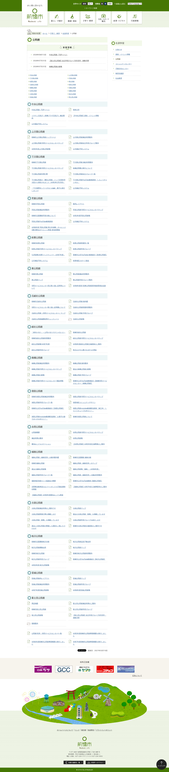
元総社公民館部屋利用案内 (82, 307)
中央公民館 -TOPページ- (58, 55)
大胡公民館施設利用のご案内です (44, 508)
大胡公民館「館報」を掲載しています (45, 520)
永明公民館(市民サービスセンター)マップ (88, 432)
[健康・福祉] (72, 17)
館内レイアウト (78, 204)
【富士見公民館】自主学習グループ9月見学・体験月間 (69, 61)
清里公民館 (72, 87)
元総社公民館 (34, 84)
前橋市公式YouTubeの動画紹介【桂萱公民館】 (90, 255)
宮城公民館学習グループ (82, 584)
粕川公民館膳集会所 (39, 547)
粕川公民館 (72, 94)
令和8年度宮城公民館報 (81, 590)
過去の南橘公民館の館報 (82, 369)
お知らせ (119, 49)
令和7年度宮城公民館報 (40, 590)
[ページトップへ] (161, 764)
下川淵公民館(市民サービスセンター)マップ (47, 168)
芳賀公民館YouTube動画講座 (42, 221)
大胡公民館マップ (79, 508)
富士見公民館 (73, 97)
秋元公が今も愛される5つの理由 (85, 350)
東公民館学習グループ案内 (82, 280)
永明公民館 (33, 91)
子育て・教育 (55, 33)
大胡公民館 (33, 94)
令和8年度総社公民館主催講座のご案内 (87, 344)
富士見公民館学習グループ (82, 609)
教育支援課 (120, 73)
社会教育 (119, 78)
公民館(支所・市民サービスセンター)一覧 (47, 633)
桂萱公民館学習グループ (82, 249)
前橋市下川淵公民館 (39, 162)
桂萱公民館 (33, 81)
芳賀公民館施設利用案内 (40, 210)
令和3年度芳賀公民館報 (81, 216)
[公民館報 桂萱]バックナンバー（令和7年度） (48, 255)
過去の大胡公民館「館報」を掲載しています (89, 514)
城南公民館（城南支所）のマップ (85, 463)
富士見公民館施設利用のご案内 (84, 603)
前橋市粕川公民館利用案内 (82, 553)
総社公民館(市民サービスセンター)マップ (88, 338)
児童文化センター (122, 69)
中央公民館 (33, 75)
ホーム (45, 33)
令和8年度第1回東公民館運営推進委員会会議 (89, 286)
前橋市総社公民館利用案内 (41, 338)
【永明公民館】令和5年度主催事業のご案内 (89, 444)
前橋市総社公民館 (79, 332)
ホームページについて (65, 730)
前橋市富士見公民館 (39, 609)
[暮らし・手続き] (56, 17)
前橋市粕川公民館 (38, 553)
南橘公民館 (33, 87)
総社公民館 (72, 84)
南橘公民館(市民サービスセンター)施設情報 (47, 381)
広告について (137, 676)
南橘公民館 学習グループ (82, 375)
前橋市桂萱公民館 (38, 243)
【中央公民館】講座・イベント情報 (86, 116)
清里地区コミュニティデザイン (84, 402)
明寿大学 (76, 110)
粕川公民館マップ (79, 547)
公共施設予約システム (40, 124)
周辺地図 (35, 603)
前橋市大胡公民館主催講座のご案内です (87, 526)
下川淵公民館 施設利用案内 (83, 162)
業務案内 (35, 623)
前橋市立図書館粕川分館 (40, 542)
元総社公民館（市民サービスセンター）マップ (48, 313)
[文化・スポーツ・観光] (103, 17)
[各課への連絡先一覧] (73, 762)
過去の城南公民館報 (39, 469)
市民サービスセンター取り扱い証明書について (48, 307)
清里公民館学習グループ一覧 (42, 402)
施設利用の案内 (37, 438)
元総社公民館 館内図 (80, 301)
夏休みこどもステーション (41, 444)
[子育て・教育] (88, 17)
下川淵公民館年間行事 (40, 174)
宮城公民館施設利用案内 (40, 584)
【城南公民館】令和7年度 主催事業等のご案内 (90, 487)
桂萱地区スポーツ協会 (81, 261)
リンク (77, 730)
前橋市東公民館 (37, 274)
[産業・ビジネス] (119, 17)
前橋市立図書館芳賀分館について (44, 216)
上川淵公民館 (73, 75)
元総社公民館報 (78, 319)
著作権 (83, 730)
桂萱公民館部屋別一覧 (81, 243)
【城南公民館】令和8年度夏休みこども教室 (47, 495)
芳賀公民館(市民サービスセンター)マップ (88, 210)
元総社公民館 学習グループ (83, 313)
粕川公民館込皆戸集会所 (82, 542)
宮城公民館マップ (79, 578)
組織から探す (120, 4)
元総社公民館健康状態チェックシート (45, 319)
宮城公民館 (33, 97)
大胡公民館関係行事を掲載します (44, 514)
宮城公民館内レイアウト (40, 578)
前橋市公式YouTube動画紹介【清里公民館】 (48, 408)
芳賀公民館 (72, 78)
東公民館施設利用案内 (81, 274)
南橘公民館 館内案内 (80, 363)
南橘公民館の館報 (55, 66)
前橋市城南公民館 (38, 463)
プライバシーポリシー (104, 730)
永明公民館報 (78, 438)
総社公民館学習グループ (40, 350)
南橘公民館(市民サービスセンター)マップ (47, 369)
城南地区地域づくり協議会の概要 (44, 481)
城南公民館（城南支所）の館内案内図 (45, 457)
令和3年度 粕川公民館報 (40, 565)
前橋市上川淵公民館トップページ (44, 137)
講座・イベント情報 (123, 54)
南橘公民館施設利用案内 (40, 363)
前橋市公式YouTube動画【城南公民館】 (87, 481)
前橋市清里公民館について (82, 416)
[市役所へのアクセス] (95, 762)
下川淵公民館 (34, 78)
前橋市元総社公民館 (39, 301)
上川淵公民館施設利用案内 (82, 137)
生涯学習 (66, 33)
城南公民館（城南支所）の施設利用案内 (87, 475)
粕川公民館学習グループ (40, 559)
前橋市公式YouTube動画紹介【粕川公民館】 (89, 559)
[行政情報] (134, 17)
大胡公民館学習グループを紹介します (86, 520)
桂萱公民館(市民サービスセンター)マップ (47, 249)
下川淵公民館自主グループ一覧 (84, 174)
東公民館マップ (37, 280)
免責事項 (91, 730)
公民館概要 (36, 432)
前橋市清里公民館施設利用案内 (43, 396)
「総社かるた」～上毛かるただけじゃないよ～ (48, 332)
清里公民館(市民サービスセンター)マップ (88, 396)
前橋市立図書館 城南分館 (82, 457)
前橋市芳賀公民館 (38, 204)
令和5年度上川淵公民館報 (41, 149)
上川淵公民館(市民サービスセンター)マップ (47, 143)
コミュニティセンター (124, 64)
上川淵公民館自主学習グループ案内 (86, 143)
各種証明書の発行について (82, 168)
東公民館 (71, 81)
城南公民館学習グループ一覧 (42, 475)
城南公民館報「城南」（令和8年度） (86, 469)
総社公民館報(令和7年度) (41, 344)
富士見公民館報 (37, 615)
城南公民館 (72, 91)
